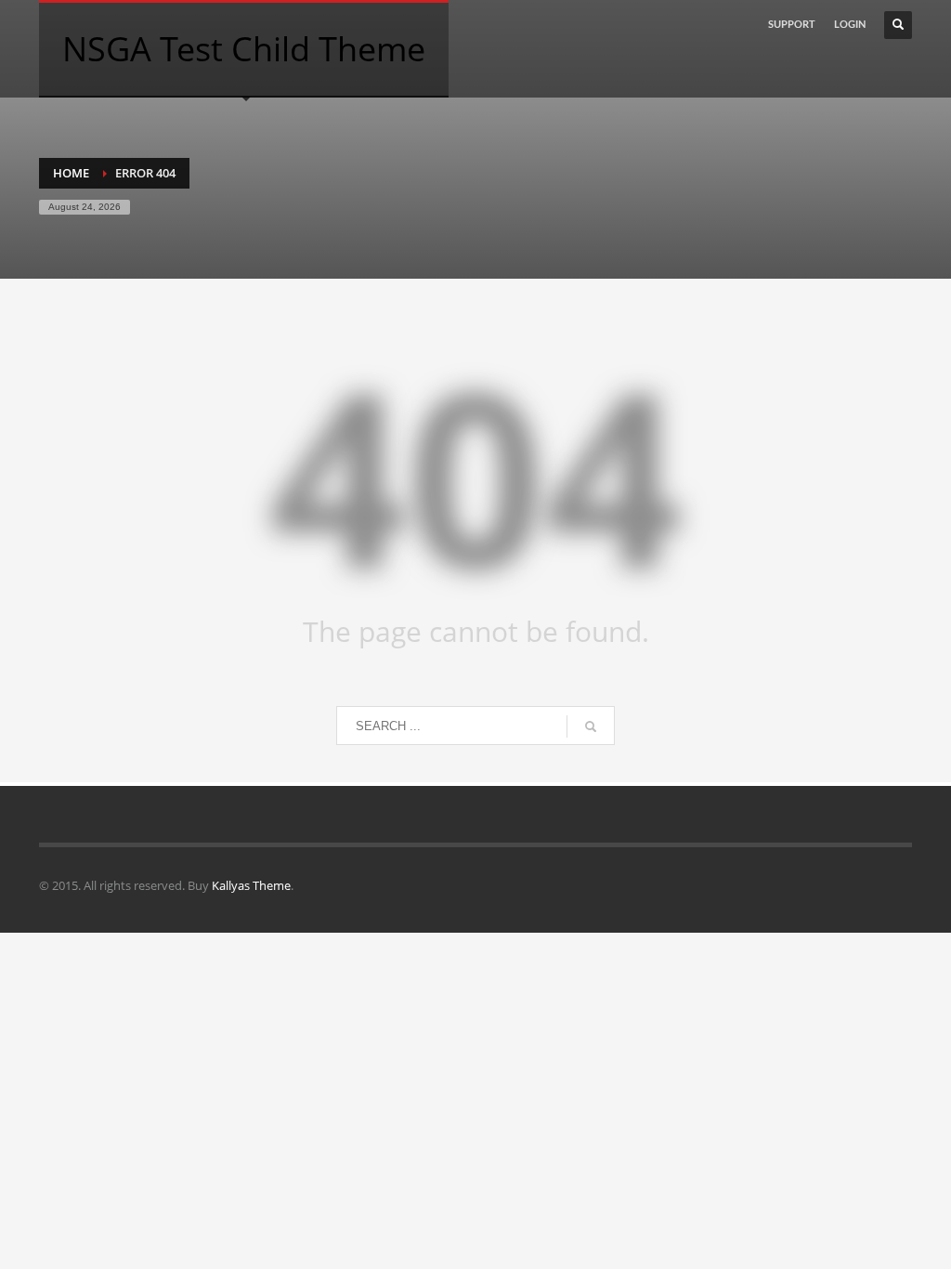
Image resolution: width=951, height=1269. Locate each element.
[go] (591, 726)
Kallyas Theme (251, 885)
